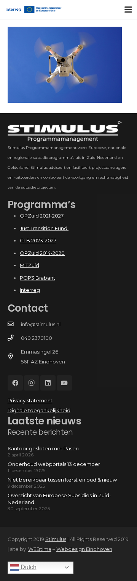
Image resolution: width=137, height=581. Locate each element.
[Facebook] (15, 383)
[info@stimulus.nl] (14, 324)
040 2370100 (36, 338)
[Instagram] (31, 383)
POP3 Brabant (37, 278)
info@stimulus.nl (41, 324)
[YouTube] (64, 383)
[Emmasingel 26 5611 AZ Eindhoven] (14, 357)
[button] (128, 9)
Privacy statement (30, 400)
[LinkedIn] (48, 383)
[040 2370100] (14, 338)
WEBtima (39, 549)
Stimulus (55, 539)
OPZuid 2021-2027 (42, 216)
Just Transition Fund (44, 228)
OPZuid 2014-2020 (42, 253)
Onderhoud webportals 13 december (54, 464)
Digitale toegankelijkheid (39, 410)
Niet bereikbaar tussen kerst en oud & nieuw (62, 480)
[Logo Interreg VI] (37, 9)
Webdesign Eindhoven (84, 549)
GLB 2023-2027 (38, 240)
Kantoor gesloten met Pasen (43, 448)
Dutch (28, 567)
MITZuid (29, 265)
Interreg (30, 290)
